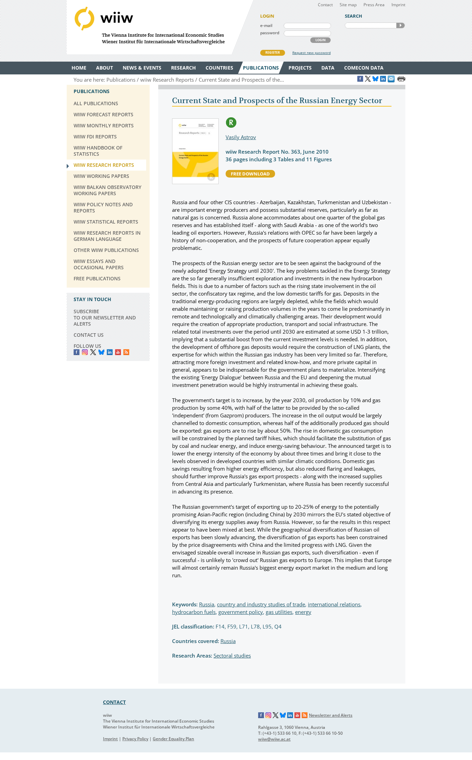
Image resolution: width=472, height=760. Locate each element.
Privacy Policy (135, 739)
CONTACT (114, 702)
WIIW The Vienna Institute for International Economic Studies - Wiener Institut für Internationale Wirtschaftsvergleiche (160, 27)
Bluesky (101, 352)
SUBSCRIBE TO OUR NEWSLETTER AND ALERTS (105, 317)
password (269, 33)
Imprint (398, 5)
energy (303, 611)
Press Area (374, 5)
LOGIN (320, 40)
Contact (325, 5)
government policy (240, 611)
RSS (126, 352)
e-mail (266, 25)
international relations (334, 604)
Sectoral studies (232, 655)
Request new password (311, 52)
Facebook (76, 352)
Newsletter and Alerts (330, 715)
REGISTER (272, 52)
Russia (206, 604)
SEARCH (400, 25)
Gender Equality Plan (173, 739)
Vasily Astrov (241, 137)
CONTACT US (89, 335)
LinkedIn (110, 352)
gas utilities (279, 611)
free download (250, 174)
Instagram (268, 715)
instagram (85, 352)
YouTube (118, 352)
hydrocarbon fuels (194, 611)
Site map (348, 5)
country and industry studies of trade (261, 604)
